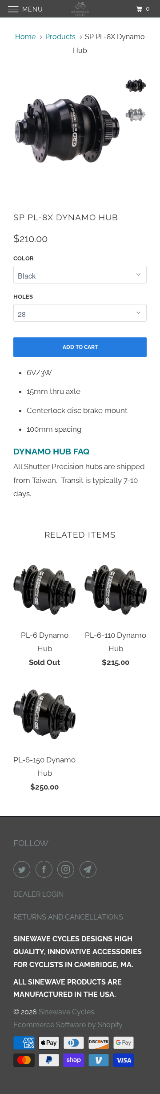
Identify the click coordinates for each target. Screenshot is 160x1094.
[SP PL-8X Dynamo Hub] (66, 128)
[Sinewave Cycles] (80, 8)
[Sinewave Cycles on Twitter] (23, 869)
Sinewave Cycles (66, 1012)
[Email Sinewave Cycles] (90, 869)
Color (23, 258)
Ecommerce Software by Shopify (68, 1025)
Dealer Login (38, 894)
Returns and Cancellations (68, 917)
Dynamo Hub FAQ (51, 451)
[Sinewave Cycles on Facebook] (46, 869)
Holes (23, 296)
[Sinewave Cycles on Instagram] (67, 869)
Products (60, 36)
